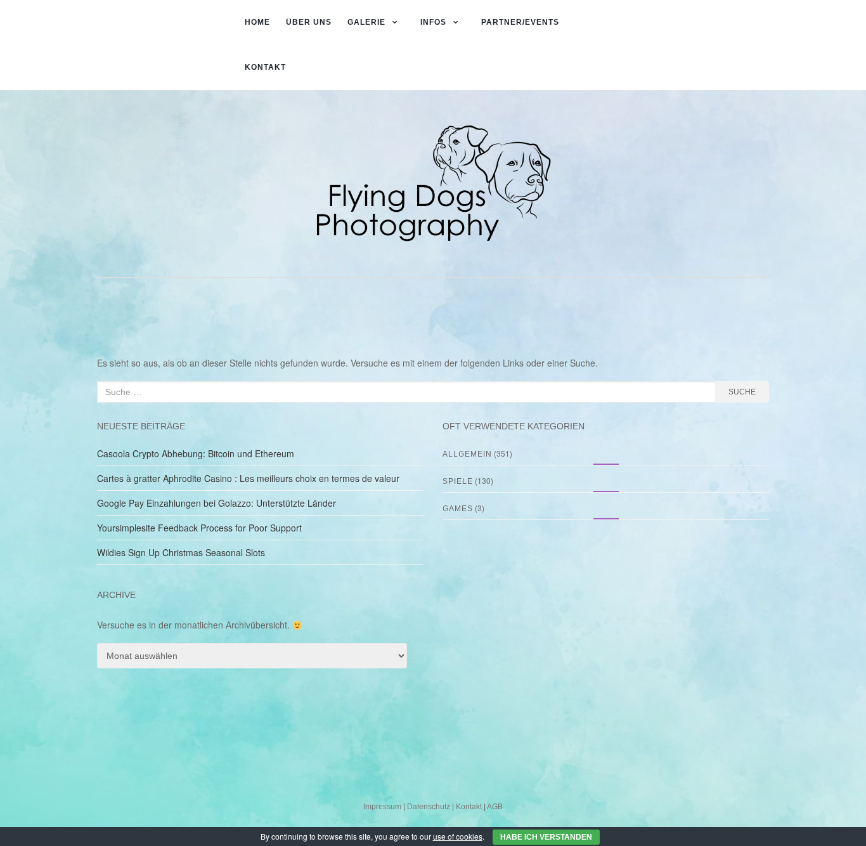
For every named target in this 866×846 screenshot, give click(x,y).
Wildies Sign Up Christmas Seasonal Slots (181, 552)
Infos (433, 22)
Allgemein (467, 454)
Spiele (458, 481)
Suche (742, 391)
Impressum (382, 806)
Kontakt (265, 67)
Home (257, 22)
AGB (495, 806)
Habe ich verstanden (546, 837)
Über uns (309, 22)
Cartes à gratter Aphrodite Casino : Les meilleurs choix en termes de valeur (248, 478)
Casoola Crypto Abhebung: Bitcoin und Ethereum (195, 453)
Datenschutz (428, 806)
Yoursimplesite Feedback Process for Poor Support (199, 527)
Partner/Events (520, 22)
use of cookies (457, 836)
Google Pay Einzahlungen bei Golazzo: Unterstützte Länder (216, 503)
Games (458, 508)
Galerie (366, 22)
